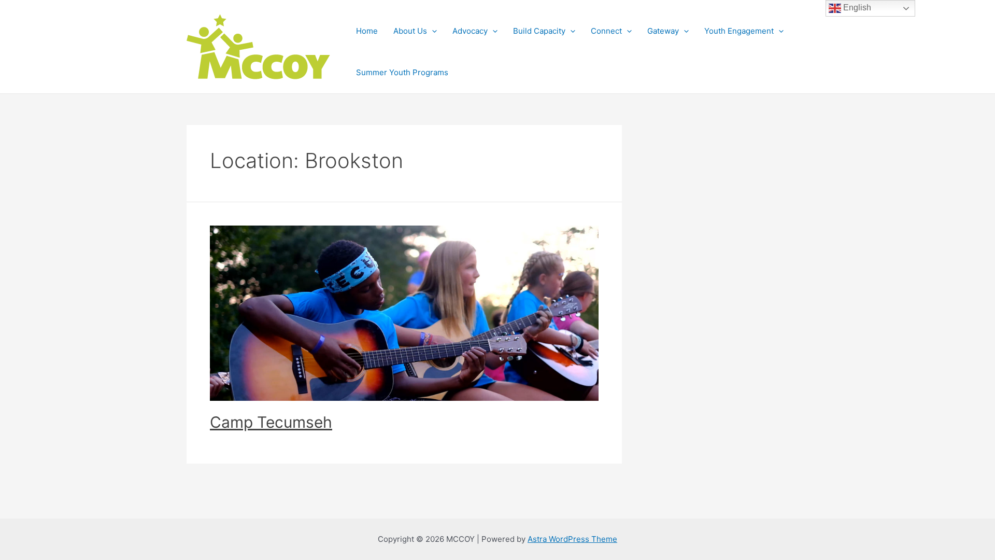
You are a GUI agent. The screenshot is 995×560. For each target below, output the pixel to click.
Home (367, 31)
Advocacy (470, 31)
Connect (606, 31)
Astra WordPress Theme (572, 539)
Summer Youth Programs (402, 72)
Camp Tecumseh (271, 422)
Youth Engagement (739, 31)
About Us (410, 31)
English (856, 7)
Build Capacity (539, 31)
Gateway (663, 31)
